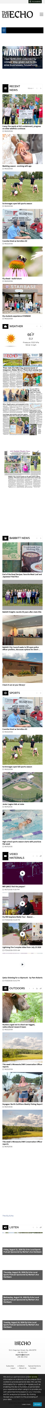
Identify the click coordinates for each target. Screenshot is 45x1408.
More (30, 88)
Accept (37, 1404)
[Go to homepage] (17, 14)
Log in (13, 1368)
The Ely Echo (8, 1216)
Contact (33, 1368)
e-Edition (21, 1366)
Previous (4, 57)
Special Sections (34, 1366)
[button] (41, 856)
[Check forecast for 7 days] (11, 340)
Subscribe (10, 1366)
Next (41, 57)
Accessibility (36, 2)
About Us (22, 1368)
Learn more (26, 1404)
